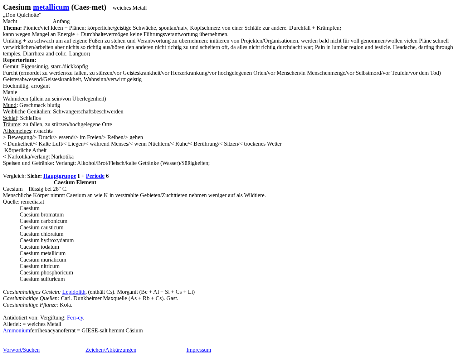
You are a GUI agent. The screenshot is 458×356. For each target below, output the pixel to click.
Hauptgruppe (59, 176)
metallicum (51, 7)
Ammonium (16, 330)
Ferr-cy (75, 317)
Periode (95, 176)
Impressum (198, 350)
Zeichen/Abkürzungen (111, 350)
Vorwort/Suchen (21, 350)
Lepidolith (74, 292)
